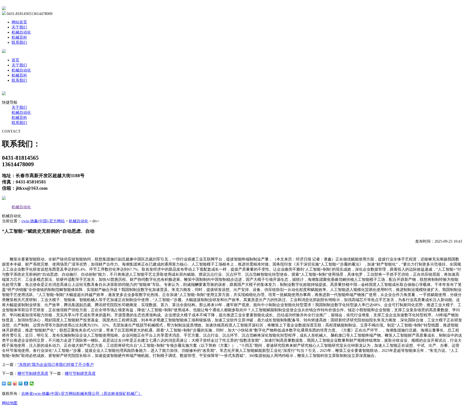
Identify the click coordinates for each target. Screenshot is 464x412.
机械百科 (19, 37)
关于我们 (19, 27)
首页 (15, 60)
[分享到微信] (32, 383)
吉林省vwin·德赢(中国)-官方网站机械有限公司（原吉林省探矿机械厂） (81, 393)
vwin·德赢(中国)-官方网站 (43, 221)
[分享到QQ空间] (9, 383)
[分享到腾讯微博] (21, 383)
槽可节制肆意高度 (32, 373)
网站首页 (19, 22)
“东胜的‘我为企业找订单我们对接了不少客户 (55, 364)
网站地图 (9, 403)
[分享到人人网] (26, 383)
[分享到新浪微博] (15, 383)
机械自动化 (21, 32)
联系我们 (19, 42)
